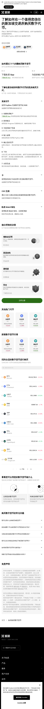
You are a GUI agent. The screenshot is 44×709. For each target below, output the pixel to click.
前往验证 (6, 245)
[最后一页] (31, 469)
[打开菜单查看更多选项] (41, 12)
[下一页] (27, 469)
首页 (3, 620)
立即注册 (22, 300)
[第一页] (13, 469)
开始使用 (6, 261)
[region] (21, 695)
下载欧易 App (6, 77)
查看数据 (6, 277)
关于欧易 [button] (5, 658)
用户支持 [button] (5, 674)
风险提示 (24, 586)
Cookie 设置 (21, 703)
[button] (31, 12)
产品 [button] (3, 663)
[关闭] (40, 685)
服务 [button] (3, 668)
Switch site (8, 7)
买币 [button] (3, 679)
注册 (35, 12)
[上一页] (16, 469)
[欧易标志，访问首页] (6, 12)
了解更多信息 (7, 293)
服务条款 (16, 586)
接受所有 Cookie (21, 697)
